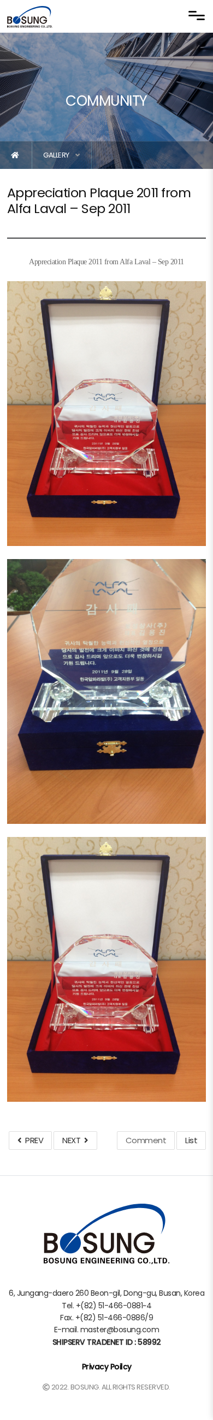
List (191, 1140)
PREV (32, 1140)
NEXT (73, 1140)
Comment (146, 1140)
